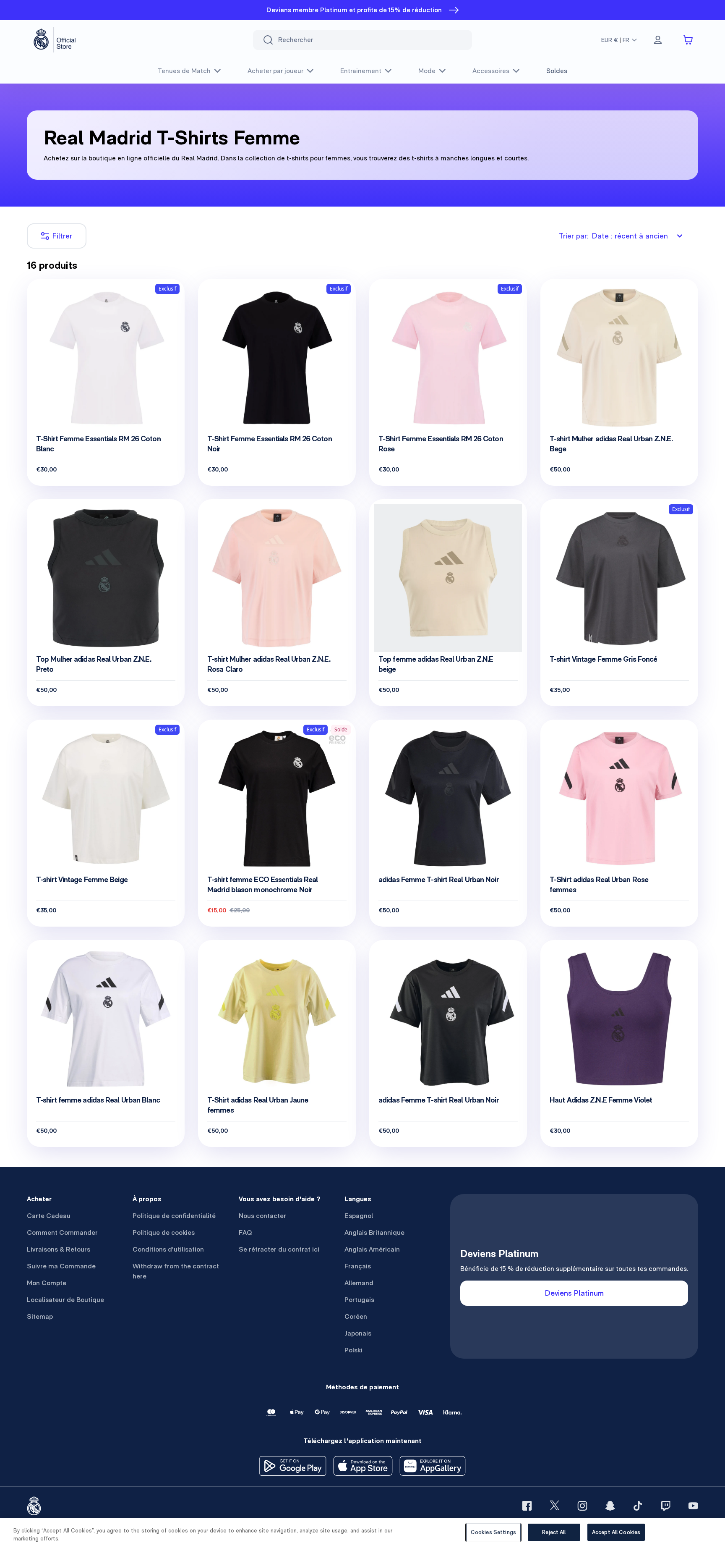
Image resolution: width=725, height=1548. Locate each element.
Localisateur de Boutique (65, 1300)
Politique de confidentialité (174, 1216)
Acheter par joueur (275, 71)
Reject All (554, 1532)
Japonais (357, 1333)
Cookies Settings (493, 1532)
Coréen (355, 1316)
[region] (362, 1533)
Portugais (359, 1300)
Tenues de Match (184, 71)
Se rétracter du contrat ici (279, 1249)
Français (357, 1266)
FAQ (245, 1232)
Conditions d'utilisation (168, 1249)
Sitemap (40, 1316)
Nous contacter (262, 1216)
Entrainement (360, 71)
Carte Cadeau (48, 1216)
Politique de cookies (164, 1232)
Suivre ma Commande (61, 1266)
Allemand (358, 1283)
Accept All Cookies (616, 1532)
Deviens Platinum (574, 1293)
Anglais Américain (372, 1249)
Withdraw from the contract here (176, 1271)
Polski (353, 1350)
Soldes (556, 71)
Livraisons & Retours (58, 1249)
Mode (427, 71)
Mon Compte (46, 1283)
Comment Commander (62, 1232)
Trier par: (613, 235)
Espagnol (358, 1216)
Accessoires (490, 71)
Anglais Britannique (374, 1232)
